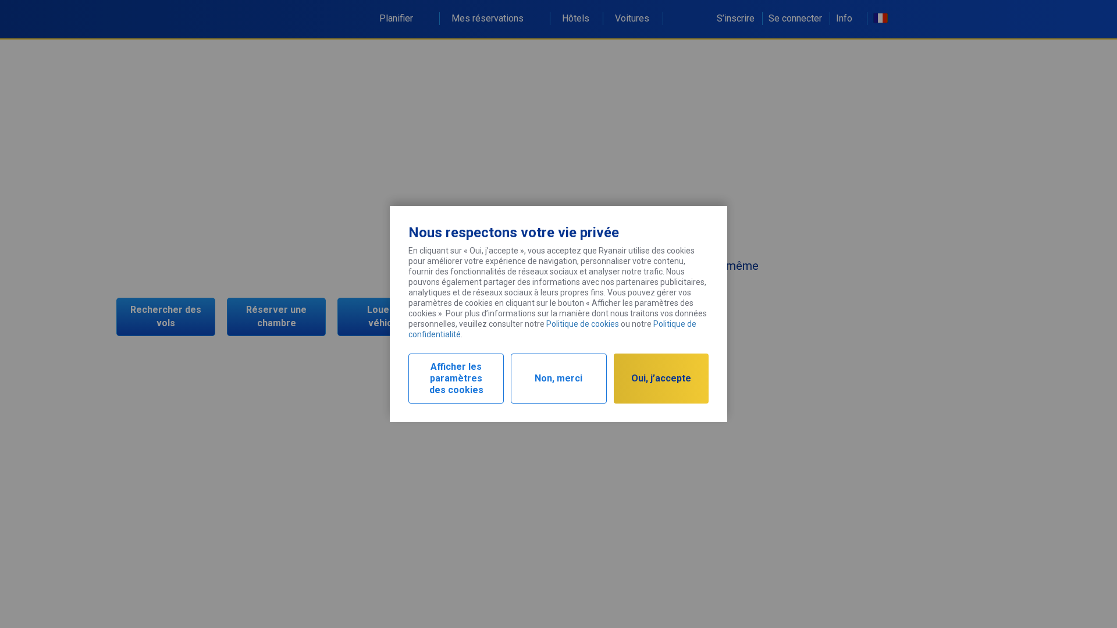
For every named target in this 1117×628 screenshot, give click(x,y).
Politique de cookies (582, 324)
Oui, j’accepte (661, 378)
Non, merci (558, 378)
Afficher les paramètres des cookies (456, 378)
